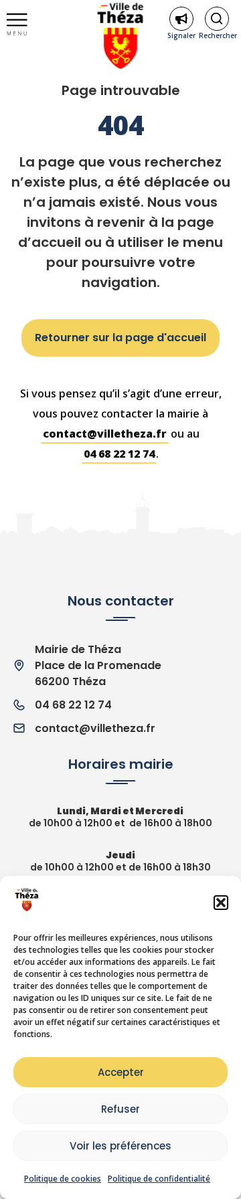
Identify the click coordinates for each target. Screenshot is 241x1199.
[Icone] (217, 19)
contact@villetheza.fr (105, 433)
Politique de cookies (62, 1178)
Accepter (121, 1072)
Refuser (120, 1109)
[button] (221, 902)
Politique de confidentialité (159, 1178)
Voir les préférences (120, 1146)
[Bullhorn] (181, 19)
